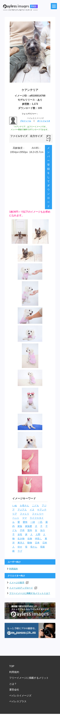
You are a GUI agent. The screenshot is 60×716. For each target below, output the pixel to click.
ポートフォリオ (43, 121)
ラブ (20, 551)
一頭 (32, 522)
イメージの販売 (16, 582)
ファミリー (38, 514)
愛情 (25, 522)
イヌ (32, 509)
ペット (15, 518)
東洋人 (21, 543)
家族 (20, 526)
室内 (29, 530)
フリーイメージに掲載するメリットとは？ (29, 593)
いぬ (14, 505)
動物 (29, 543)
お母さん (24, 505)
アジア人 (22, 509)
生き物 (21, 538)
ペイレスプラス (17, 701)
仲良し (38, 538)
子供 (22, 530)
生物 (29, 538)
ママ (24, 518)
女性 (20, 534)
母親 (42, 547)
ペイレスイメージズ (20, 695)
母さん (33, 547)
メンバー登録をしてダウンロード (48, 177)
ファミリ (24, 514)
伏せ (20, 547)
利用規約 (13, 569)
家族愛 (28, 526)
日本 (37, 543)
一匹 (40, 522)
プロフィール (25, 121)
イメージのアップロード (21, 588)
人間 (38, 534)
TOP (11, 666)
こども (35, 505)
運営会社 (14, 689)
